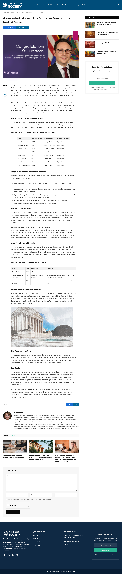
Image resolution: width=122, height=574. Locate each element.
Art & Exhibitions (48, 5)
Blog (77, 5)
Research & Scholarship (65, 5)
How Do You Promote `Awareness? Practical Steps (106, 52)
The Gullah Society (56, 571)
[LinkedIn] (5, 94)
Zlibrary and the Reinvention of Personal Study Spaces (106, 23)
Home (29, 5)
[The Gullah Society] (12, 5)
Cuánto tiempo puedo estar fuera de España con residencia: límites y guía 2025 (40, 457)
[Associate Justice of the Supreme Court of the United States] (41, 56)
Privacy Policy (99, 89)
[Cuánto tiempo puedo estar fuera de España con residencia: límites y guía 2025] (41, 446)
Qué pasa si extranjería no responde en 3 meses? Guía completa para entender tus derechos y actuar (65, 458)
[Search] (118, 5)
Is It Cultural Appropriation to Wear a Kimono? (107, 43)
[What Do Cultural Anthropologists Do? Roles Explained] (90, 34)
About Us (37, 5)
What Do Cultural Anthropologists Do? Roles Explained (107, 33)
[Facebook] (5, 90)
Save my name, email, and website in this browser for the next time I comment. (30, 499)
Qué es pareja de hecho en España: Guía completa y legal (14, 457)
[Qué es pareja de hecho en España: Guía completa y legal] (15, 446)
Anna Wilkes (18, 412)
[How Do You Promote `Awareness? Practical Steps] (90, 54)
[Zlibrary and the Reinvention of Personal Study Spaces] (90, 25)
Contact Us (85, 5)
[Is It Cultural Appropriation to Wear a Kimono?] (90, 44)
